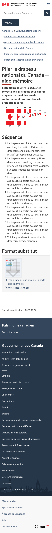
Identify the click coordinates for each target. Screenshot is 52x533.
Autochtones (8, 470)
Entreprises (8, 394)
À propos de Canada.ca (13, 513)
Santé (5, 407)
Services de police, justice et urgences (21, 438)
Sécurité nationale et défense (16, 426)
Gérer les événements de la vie (17, 489)
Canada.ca (7, 30)
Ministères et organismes (15, 358)
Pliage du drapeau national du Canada (23, 59)
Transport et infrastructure (15, 445)
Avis (4, 520)
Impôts (5, 413)
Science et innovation (12, 464)
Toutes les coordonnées (14, 352)
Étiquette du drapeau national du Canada (25, 53)
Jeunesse (6, 483)
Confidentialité (9, 526)
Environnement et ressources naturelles (22, 420)
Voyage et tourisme (12, 388)
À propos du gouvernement (16, 365)
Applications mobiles (12, 507)
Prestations (8, 401)
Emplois (6, 375)
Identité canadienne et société (19, 36)
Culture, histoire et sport (28, 30)
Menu (12, 22)
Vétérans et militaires (12, 476)
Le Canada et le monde (13, 451)
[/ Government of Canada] (19, 4)
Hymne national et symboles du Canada (24, 42)
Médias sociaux (9, 501)
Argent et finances (11, 457)
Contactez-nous (10, 332)
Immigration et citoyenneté (16, 382)
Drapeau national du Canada (18, 48)
